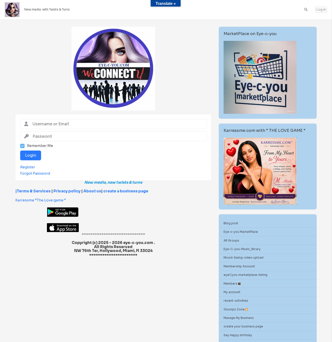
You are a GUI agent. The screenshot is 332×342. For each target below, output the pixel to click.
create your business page (243, 326)
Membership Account (239, 266)
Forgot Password (35, 173)
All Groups (231, 240)
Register (27, 167)
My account (232, 292)
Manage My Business (239, 318)
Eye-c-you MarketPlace (241, 232)
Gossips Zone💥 (236, 309)
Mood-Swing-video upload (243, 258)
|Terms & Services (33, 191)
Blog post (231, 223)
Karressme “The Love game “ (40, 200)
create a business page (125, 191)
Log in (321, 10)
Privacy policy (66, 191)
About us (92, 191)
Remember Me (40, 146)
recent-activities (236, 301)
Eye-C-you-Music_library (242, 249)
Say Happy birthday (238, 335)
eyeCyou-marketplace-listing (245, 275)
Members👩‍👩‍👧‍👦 (232, 283)
